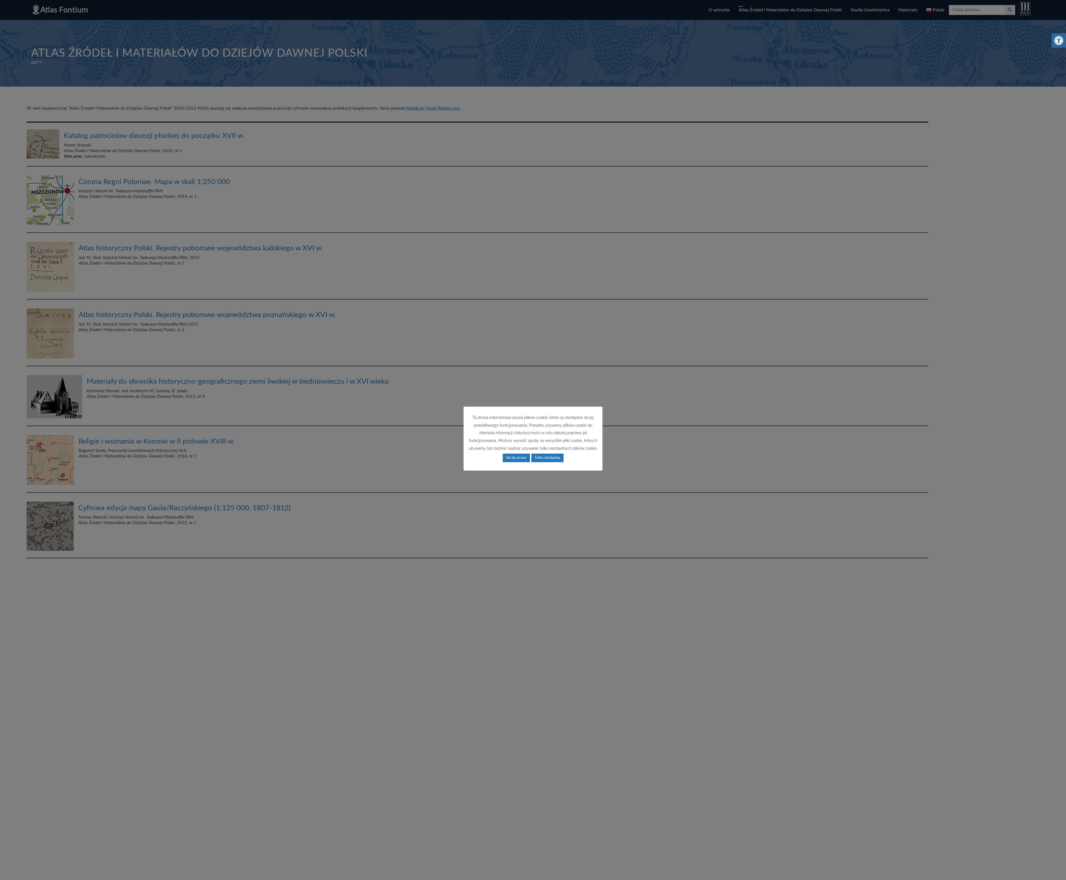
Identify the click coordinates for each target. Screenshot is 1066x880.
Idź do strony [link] (516, 458)
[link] (1059, 40)
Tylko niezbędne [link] (547, 458)
